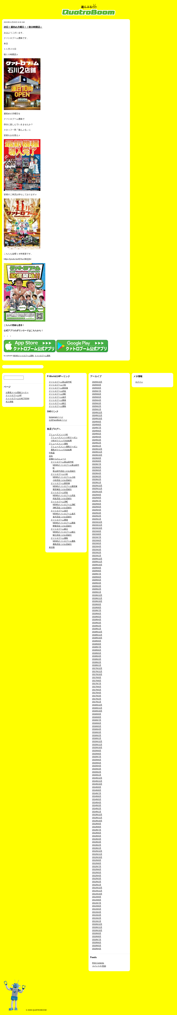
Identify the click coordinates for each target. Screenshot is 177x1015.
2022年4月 (96, 510)
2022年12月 (97, 485)
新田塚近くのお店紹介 (62, 489)
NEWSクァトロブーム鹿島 (23, 356)
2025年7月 (96, 391)
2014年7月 (96, 793)
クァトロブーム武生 (57, 391)
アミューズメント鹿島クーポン (64, 447)
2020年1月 (96, 592)
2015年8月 (96, 754)
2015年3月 (96, 769)
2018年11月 (97, 635)
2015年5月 (96, 763)
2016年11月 (97, 708)
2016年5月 (96, 726)
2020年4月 (96, 583)
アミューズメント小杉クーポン (64, 437)
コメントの (99, 966)
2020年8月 (96, 571)
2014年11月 (97, 781)
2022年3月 (96, 513)
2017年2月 (96, 699)
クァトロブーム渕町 (57, 394)
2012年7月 (96, 866)
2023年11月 (97, 452)
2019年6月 (96, 613)
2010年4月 (96, 949)
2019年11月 (97, 598)
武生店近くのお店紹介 (62, 498)
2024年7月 (96, 428)
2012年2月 (96, 882)
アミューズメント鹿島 (58, 444)
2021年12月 (97, 522)
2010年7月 (96, 939)
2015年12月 (97, 741)
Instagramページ (56, 417)
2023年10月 (97, 455)
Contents (98, 963)
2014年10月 (97, 784)
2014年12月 (97, 778)
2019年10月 (97, 601)
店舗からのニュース (57, 459)
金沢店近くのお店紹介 (62, 517)
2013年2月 (96, 845)
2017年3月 (96, 696)
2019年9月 (96, 604)
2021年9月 (96, 531)
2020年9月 (96, 568)
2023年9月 (96, 458)
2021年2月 (96, 552)
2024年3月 (96, 440)
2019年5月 (96, 617)
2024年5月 (96, 434)
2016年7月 (96, 720)
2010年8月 (96, 936)
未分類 (52, 547)
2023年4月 (96, 473)
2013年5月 (96, 836)
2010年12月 (97, 924)
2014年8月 (96, 790)
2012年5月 (96, 872)
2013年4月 (96, 839)
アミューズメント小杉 (58, 434)
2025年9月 (96, 385)
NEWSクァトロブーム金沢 (64, 514)
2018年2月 (96, 662)
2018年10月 (97, 638)
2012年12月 (97, 851)
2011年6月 (96, 906)
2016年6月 (96, 723)
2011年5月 (96, 909)
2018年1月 (96, 665)
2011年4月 (96, 912)
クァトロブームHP (14, 395)
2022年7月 (96, 501)
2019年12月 (97, 595)
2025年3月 (96, 403)
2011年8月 (96, 900)
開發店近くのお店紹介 (62, 526)
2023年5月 (96, 470)
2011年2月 (96, 918)
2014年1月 (96, 812)
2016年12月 (97, 705)
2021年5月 (96, 543)
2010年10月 (97, 930)
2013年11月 (97, 818)
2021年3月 (96, 549)
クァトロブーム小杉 (57, 385)
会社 (51, 456)
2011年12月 (97, 888)
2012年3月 (96, 878)
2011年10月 (97, 894)
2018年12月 (97, 632)
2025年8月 (96, 388)
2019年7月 (96, 610)
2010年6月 (96, 942)
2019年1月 (96, 629)
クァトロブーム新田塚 (58, 388)
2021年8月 (96, 534)
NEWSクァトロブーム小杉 (64, 477)
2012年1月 (96, 885)
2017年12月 (97, 668)
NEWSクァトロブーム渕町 (64, 504)
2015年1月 (96, 775)
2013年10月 (97, 821)
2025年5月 (96, 397)
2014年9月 (96, 787)
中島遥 (52, 453)
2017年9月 (96, 677)
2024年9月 (96, 422)
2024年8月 (96, 424)
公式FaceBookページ (58, 420)
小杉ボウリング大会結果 (61, 440)
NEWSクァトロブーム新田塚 (65, 486)
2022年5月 (96, 507)
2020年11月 (97, 562)
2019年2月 (96, 626)
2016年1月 (96, 738)
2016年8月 (96, 717)
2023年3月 (96, 476)
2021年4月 (96, 546)
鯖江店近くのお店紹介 (62, 535)
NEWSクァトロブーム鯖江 (64, 532)
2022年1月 (96, 519)
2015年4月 (96, 766)
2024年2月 (96, 443)
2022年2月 (96, 516)
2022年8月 (96, 498)
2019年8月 (96, 607)
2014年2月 (96, 808)
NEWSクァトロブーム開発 (64, 523)
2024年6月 (96, 431)
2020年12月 (97, 559)
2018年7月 (96, 647)
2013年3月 (96, 842)
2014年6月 (96, 796)
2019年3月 (96, 623)
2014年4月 (96, 802)
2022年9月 (96, 495)
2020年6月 (96, 577)
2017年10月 (97, 674)
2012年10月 (97, 857)
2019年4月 (96, 619)
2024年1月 (96, 446)
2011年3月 (96, 915)
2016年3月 (96, 732)
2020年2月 (96, 589)
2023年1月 (96, 482)
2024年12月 (97, 412)
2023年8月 (96, 461)
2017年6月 (96, 687)
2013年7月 (96, 830)
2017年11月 (97, 671)
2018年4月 (96, 656)
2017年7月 (96, 683)
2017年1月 (96, 702)
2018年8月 (96, 644)
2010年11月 (97, 927)
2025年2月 (96, 406)
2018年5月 (96, 653)
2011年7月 (96, 903)
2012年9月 (96, 860)
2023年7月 (96, 464)
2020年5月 (96, 580)
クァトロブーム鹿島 (42, 356)
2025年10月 (97, 382)
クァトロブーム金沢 (57, 397)
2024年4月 (96, 437)
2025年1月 (96, 409)
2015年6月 (96, 760)
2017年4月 (96, 693)
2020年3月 (96, 586)
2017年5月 (96, 690)
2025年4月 (96, 400)
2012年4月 (96, 875)
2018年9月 (96, 641)
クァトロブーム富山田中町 (60, 382)
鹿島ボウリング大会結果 (61, 450)
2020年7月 (96, 574)
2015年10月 (97, 747)
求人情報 (9, 402)
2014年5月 (96, 799)
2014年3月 (96, 805)
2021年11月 (97, 525)
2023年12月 (97, 449)
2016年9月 (96, 714)
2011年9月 (96, 897)
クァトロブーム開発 (57, 400)
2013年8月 (96, 827)
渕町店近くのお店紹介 (62, 508)
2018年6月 (96, 650)
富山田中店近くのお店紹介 (64, 471)
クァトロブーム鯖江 (57, 403)
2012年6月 (96, 869)
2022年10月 (97, 492)
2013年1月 (96, 848)
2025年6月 (96, 394)
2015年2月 (96, 772)
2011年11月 (97, 891)
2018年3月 (96, 659)
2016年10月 (97, 711)
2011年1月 (96, 921)
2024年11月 (97, 415)
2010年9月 (96, 933)
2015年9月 (96, 750)
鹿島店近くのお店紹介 (62, 544)
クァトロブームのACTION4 (17, 398)
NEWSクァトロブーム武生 (64, 495)
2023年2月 (96, 479)
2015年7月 (96, 757)
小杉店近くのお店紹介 (62, 480)
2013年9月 (96, 824)
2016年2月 (96, 735)
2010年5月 (96, 945)
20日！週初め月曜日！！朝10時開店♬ (23, 27)
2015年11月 (97, 744)
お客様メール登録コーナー (17, 392)
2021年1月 (96, 555)
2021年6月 (96, 540)
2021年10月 (97, 528)
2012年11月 (97, 854)
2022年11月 (97, 488)
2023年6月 (96, 467)
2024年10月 (97, 418)
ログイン (139, 382)
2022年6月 (96, 504)
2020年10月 (97, 565)
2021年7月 (96, 537)
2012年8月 (96, 863)
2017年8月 (96, 680)
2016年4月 (96, 729)
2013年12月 (97, 814)
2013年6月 (96, 833)
